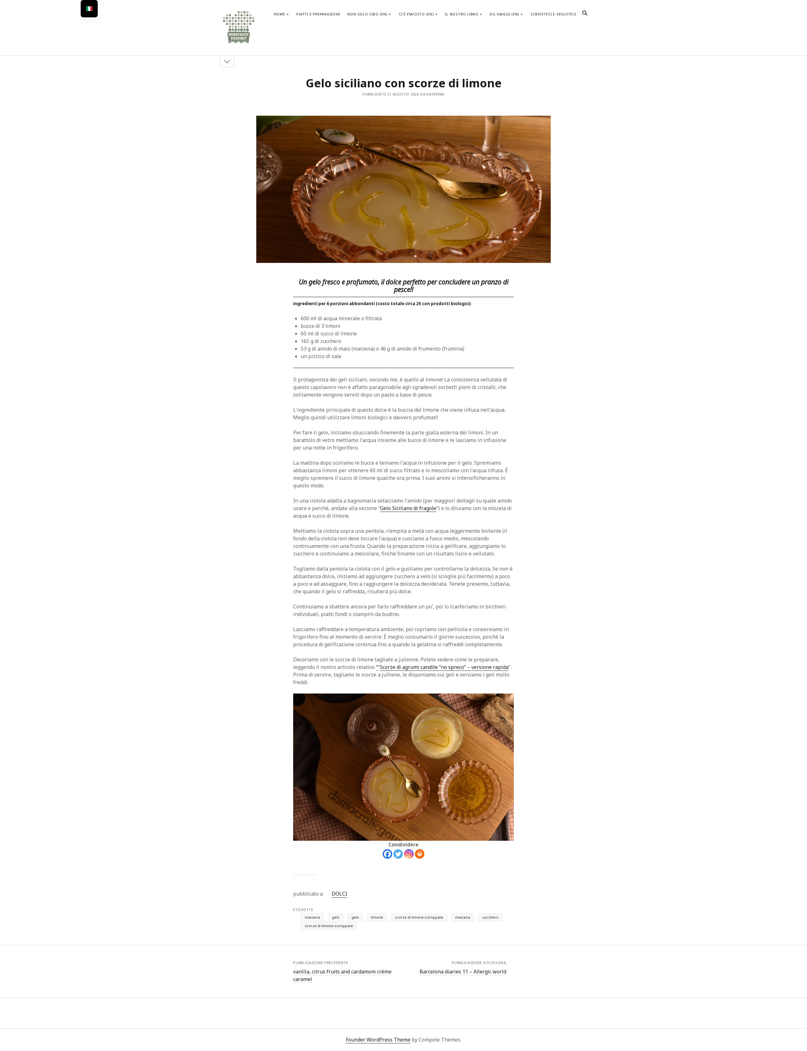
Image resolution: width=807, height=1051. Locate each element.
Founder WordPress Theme (378, 1039)
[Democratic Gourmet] (239, 42)
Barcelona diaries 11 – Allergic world (463, 971)
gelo (336, 917)
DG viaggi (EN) (504, 14)
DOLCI (339, 893)
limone (377, 917)
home (279, 14)
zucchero (490, 917)
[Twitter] (398, 854)
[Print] (419, 854)
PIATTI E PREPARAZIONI (318, 14)
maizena (312, 917)
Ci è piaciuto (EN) (416, 14)
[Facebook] (387, 854)
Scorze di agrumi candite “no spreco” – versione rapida (444, 667)
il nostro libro (462, 14)
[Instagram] (409, 854)
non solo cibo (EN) (367, 14)
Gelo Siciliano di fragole (408, 508)
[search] (584, 13)
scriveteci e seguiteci (553, 14)
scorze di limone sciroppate (419, 917)
